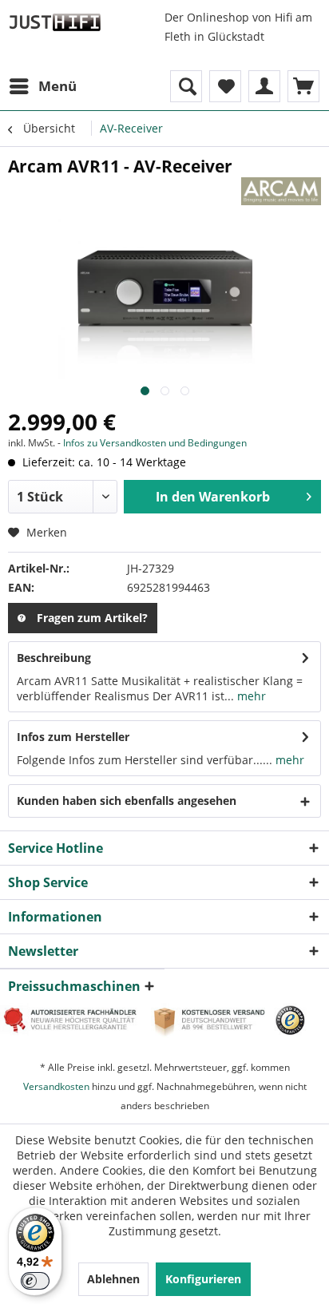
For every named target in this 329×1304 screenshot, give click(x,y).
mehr (250, 696)
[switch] (35, 1281)
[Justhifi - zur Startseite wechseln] (54, 22)
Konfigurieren (203, 1278)
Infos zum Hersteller (73, 736)
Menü (57, 86)
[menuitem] (42, 86)
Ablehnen (113, 1278)
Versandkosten (56, 1086)
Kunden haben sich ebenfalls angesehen (126, 800)
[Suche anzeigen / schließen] (186, 86)
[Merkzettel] (225, 86)
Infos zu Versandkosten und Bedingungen (155, 443)
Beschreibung (54, 657)
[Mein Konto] (264, 86)
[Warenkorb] (303, 86)
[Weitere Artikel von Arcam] (281, 191)
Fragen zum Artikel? (92, 617)
